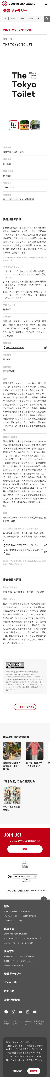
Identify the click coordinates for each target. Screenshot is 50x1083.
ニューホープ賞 (9, 943)
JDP (16, 672)
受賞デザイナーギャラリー (13, 966)
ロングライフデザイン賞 (32, 938)
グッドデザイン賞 (10, 916)
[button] (14, 125)
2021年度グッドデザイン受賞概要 (18, 199)
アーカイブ (8, 921)
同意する (33, 1071)
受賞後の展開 (9, 956)
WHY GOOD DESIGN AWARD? (15, 934)
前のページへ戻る (27, 707)
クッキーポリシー (18, 1060)
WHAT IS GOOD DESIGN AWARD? (17, 911)
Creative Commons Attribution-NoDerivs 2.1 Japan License (22, 674)
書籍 (20, 921)
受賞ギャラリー (13, 973)
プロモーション (26, 961)
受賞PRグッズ (9, 961)
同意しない (17, 1071)
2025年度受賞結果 (30, 916)
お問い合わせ (12, 999)
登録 (25, 849)
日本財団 (7, 164)
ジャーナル (10, 982)
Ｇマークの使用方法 (27, 956)
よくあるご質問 (27, 943)
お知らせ (9, 991)
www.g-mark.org (25, 679)
